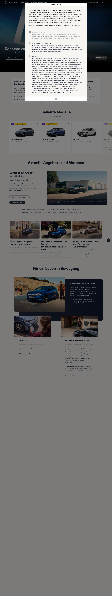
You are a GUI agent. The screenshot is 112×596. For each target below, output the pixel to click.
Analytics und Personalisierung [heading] (41, 43)
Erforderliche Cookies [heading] (38, 32)
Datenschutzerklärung (64, 22)
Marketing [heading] (35, 56)
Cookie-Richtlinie (46, 22)
